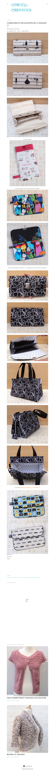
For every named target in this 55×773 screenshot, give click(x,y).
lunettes (25, 577)
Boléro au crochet (16, 754)
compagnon (15, 577)
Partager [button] (9, 575)
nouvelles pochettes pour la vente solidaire (30, 487)
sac (32, 577)
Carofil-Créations (21, 8)
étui (23, 577)
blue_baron (31, 768)
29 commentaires (15, 757)
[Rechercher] (47, 4)
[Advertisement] (27, 630)
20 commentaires (15, 700)
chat (11, 577)
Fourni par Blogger (28, 766)
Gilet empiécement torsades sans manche (26, 698)
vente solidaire (36, 577)
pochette (29, 577)
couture (20, 577)
